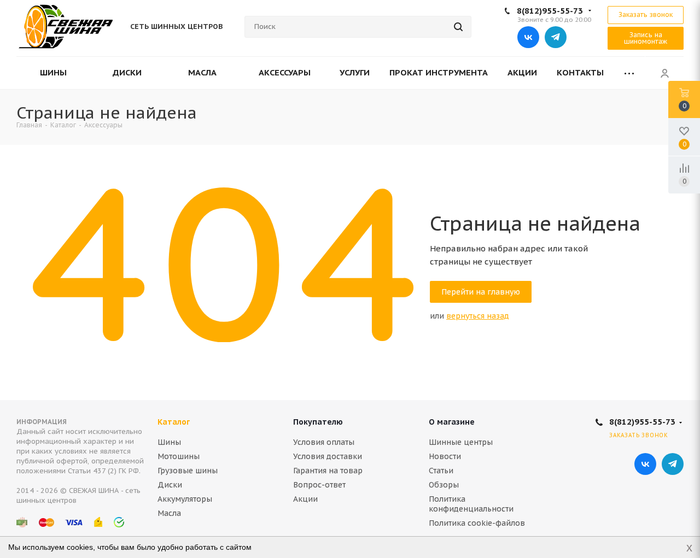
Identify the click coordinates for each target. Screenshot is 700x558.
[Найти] (458, 27)
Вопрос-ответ (319, 485)
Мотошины (179, 456)
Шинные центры (461, 442)
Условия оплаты (323, 442)
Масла (169, 513)
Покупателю (318, 422)
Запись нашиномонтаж (645, 38)
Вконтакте (528, 37)
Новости (445, 456)
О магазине (452, 422)
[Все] (629, 73)
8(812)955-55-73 (550, 10)
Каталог (174, 422)
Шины (169, 442)
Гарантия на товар (328, 470)
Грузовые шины (188, 470)
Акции (305, 499)
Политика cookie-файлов (477, 523)
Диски (170, 485)
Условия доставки (327, 456)
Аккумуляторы (185, 499)
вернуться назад (477, 316)
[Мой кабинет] (664, 73)
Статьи (441, 470)
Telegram (556, 37)
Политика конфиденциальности (471, 504)
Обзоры (444, 485)
